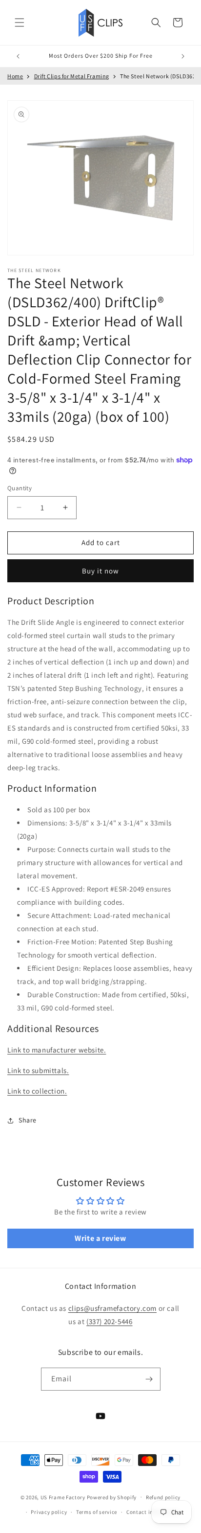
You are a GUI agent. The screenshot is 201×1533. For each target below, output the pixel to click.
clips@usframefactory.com (112, 1308)
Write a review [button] (100, 1238)
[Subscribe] (149, 1379)
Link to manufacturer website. (56, 1049)
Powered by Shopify (112, 1496)
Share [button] (28, 1120)
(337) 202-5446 (109, 1321)
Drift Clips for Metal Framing (71, 76)
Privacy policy (49, 1512)
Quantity (19, 488)
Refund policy (163, 1497)
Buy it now (100, 570)
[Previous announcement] (18, 56)
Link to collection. (37, 1091)
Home (15, 76)
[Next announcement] (183, 56)
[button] (19, 22)
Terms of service (96, 1512)
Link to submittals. (38, 1070)
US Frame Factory (62, 1496)
